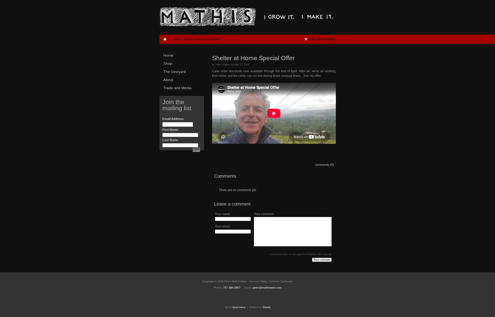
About (168, 80)
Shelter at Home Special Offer (202, 39)
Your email (222, 226)
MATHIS (208, 16)
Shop (167, 64)
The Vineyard (174, 72)
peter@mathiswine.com (267, 287)
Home (168, 55)
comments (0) (324, 164)
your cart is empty (322, 39)
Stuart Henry (238, 307)
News (176, 39)
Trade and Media (177, 88)
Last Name (170, 140)
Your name (222, 214)
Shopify (267, 307)
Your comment (264, 214)
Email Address (173, 119)
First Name (170, 129)
